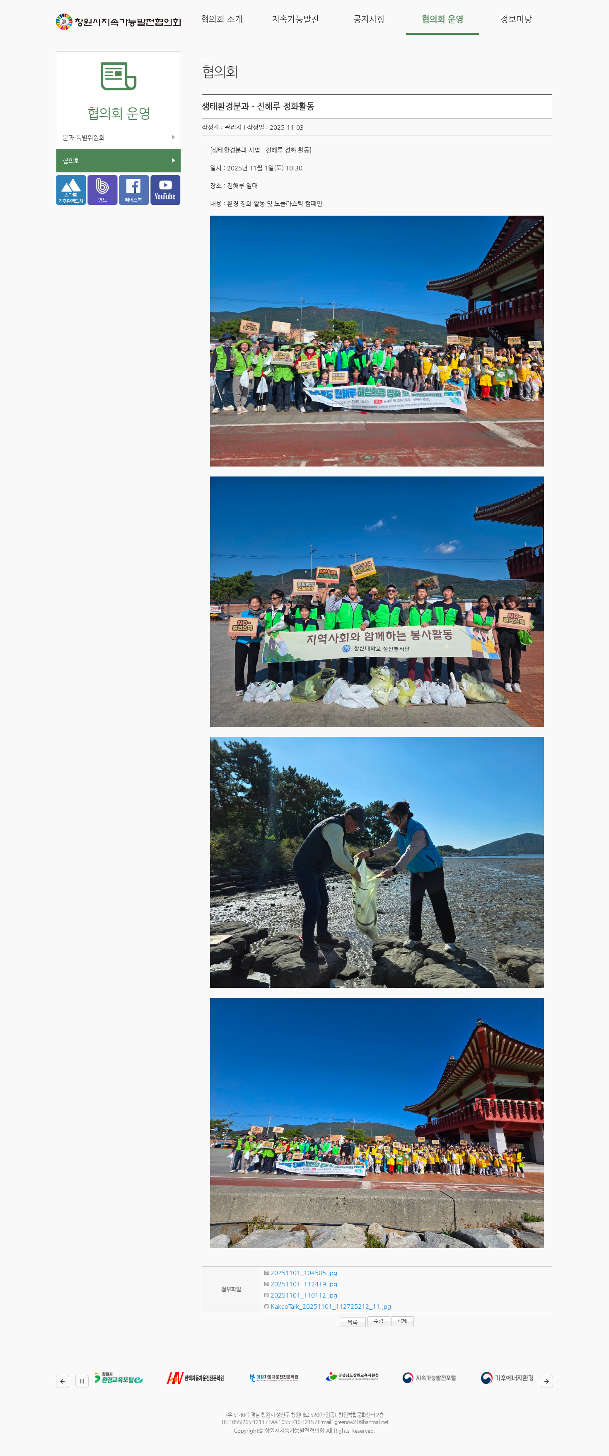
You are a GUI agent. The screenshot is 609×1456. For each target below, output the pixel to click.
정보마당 (516, 19)
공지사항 (369, 19)
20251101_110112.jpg (304, 1294)
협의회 (71, 160)
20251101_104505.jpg (304, 1272)
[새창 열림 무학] (281, 1378)
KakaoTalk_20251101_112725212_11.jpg (331, 1306)
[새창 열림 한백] (124, 1380)
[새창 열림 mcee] (439, 1380)
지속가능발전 (295, 19)
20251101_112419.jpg (304, 1283)
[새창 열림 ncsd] (360, 1380)
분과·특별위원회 (84, 137)
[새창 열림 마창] (203, 1380)
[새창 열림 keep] (517, 1380)
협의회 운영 (443, 19)
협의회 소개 (222, 19)
